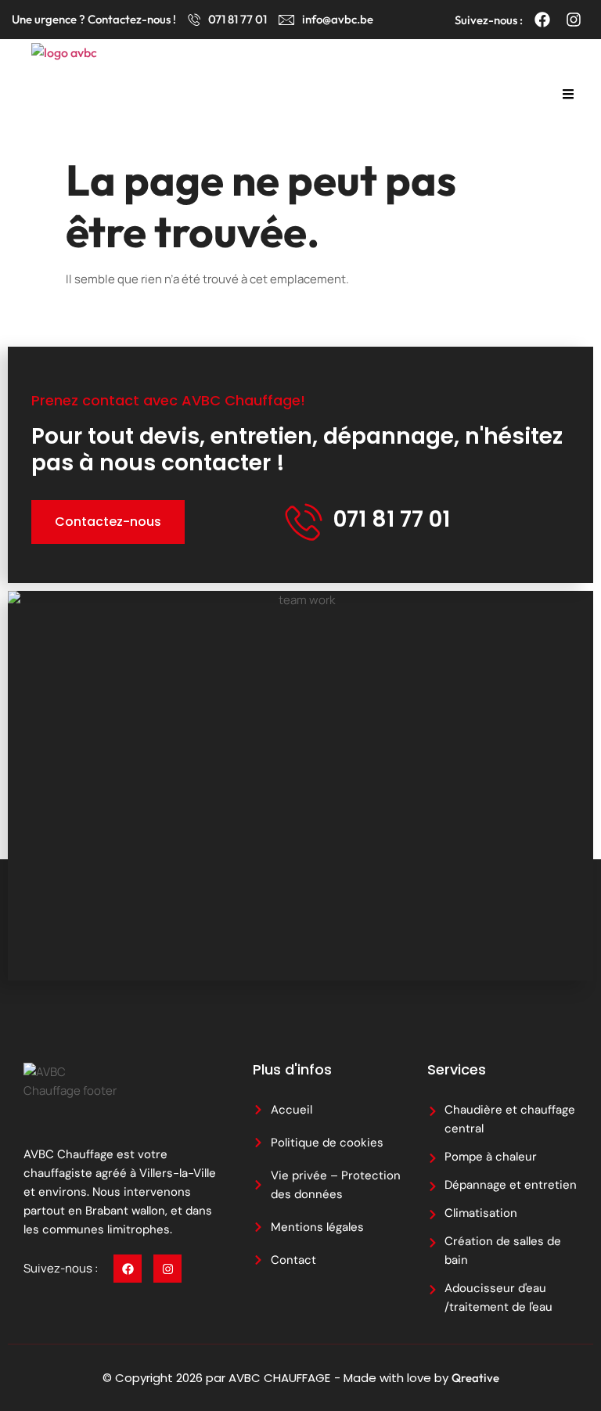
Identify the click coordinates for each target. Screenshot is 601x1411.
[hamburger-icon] (567, 95)
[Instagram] (573, 19)
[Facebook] (542, 19)
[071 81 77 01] (194, 19)
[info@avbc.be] (286, 19)
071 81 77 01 (237, 19)
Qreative (475, 1377)
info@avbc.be (337, 19)
